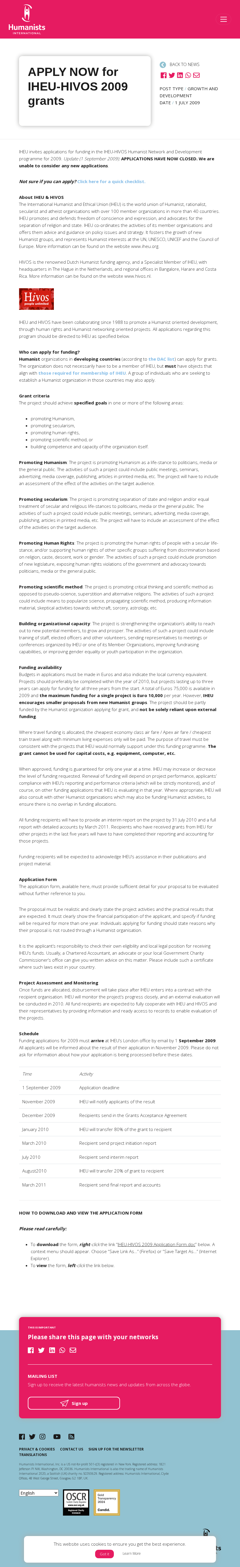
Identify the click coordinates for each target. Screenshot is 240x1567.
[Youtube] (57, 1436)
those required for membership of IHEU (82, 373)
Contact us (71, 1449)
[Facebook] (22, 1436)
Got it (104, 1553)
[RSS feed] (71, 1436)
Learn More (132, 1553)
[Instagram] (42, 1436)
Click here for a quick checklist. (111, 181)
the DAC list (161, 359)
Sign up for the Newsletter (116, 1449)
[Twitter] (32, 1436)
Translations (33, 1454)
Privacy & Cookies (37, 1449)
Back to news (184, 64)
